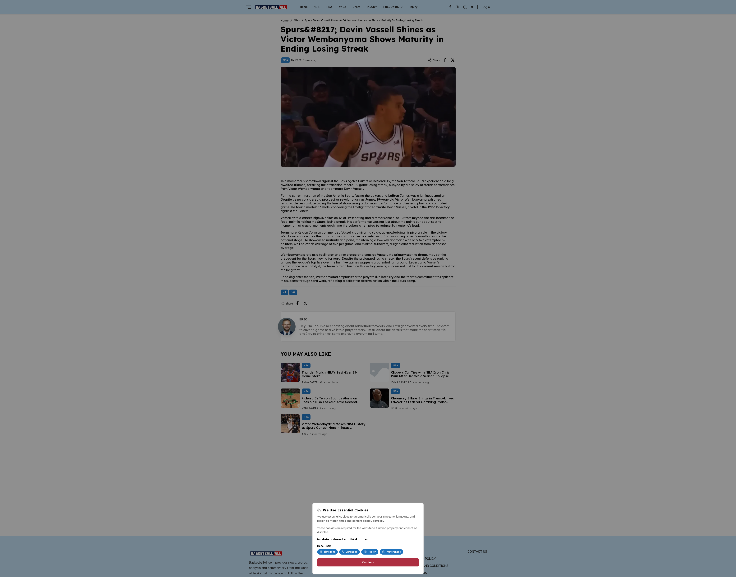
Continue (368, 562)
